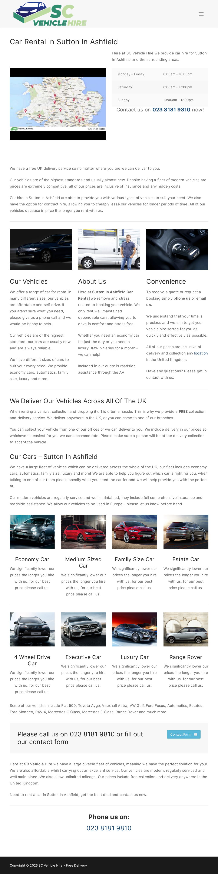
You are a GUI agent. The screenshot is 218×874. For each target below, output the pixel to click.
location (201, 353)
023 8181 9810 (171, 110)
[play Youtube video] (58, 104)
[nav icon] (201, 14)
